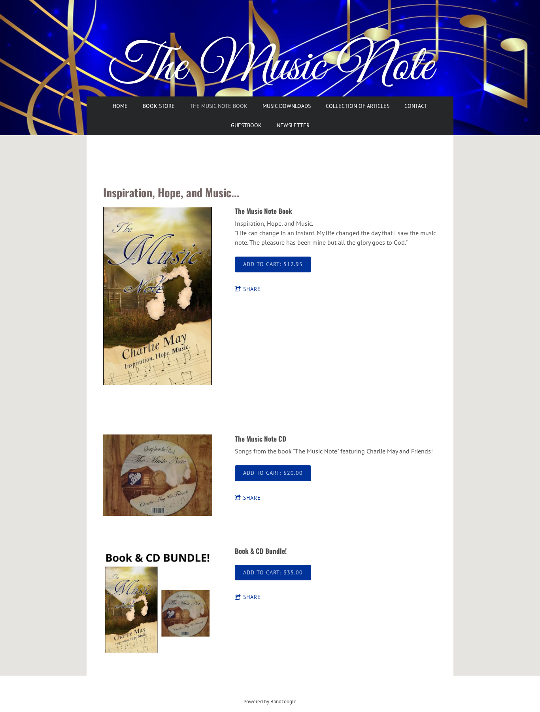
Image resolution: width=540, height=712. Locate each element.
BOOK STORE (159, 106)
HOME (120, 106)
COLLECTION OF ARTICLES (357, 106)
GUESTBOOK (246, 125)
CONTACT (415, 106)
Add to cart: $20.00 (273, 472)
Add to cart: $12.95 (273, 264)
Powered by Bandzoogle (270, 701)
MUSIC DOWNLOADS (286, 106)
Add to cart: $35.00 (273, 572)
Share (252, 289)
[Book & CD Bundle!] (157, 602)
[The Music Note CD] (157, 475)
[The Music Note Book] (157, 296)
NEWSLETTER (293, 125)
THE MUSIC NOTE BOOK (218, 106)
